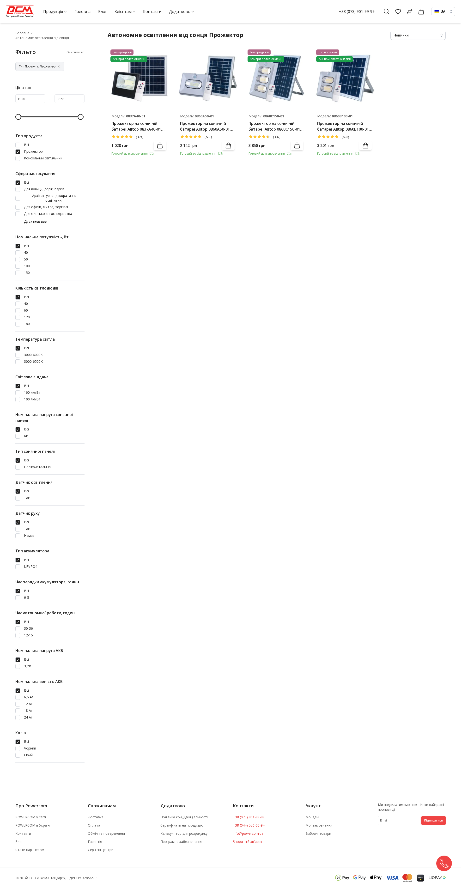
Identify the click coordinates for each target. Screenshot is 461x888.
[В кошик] (160, 145)
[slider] (18, 117)
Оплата (94, 825)
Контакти (23, 833)
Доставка (95, 817)
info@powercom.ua (248, 833)
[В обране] (161, 54)
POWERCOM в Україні (32, 825)
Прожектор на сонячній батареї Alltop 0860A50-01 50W (205, 126)
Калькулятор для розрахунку (183, 833)
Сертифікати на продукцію (181, 825)
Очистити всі (76, 52)
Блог (19, 841)
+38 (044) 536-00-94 (249, 825)
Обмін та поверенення (106, 833)
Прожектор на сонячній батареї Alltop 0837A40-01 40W (136, 126)
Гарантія (95, 841)
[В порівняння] (161, 67)
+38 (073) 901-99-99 (357, 11)
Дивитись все (35, 222)
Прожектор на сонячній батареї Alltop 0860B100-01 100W (343, 126)
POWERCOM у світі (30, 817)
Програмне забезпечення (181, 841)
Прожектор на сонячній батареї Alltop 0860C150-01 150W (274, 126)
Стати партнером (29, 849)
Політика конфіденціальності (184, 817)
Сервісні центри (100, 849)
